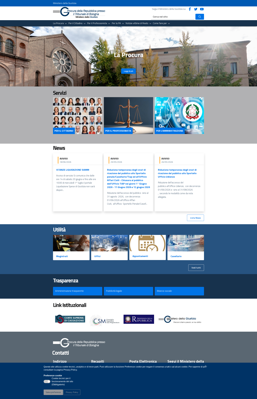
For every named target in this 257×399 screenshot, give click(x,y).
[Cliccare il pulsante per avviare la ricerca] (199, 17)
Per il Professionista (118, 131)
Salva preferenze (53, 392)
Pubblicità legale (114, 291)
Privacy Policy (72, 392)
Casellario (176, 256)
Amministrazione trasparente (69, 291)
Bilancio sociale (164, 291)
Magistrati (62, 256)
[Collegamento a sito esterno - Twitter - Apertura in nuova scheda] (196, 9)
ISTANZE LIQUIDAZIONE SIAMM (72, 170)
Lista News (195, 217)
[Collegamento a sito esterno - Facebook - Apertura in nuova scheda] (190, 9)
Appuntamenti (140, 256)
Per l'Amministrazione (169, 131)
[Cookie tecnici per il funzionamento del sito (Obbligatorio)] (47, 381)
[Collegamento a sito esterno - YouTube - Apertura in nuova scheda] (202, 9)
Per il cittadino (63, 131)
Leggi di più (128, 71)
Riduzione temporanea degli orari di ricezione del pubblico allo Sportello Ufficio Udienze (177, 173)
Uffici (97, 256)
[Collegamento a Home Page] (79, 12)
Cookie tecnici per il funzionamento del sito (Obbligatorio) (62, 381)
